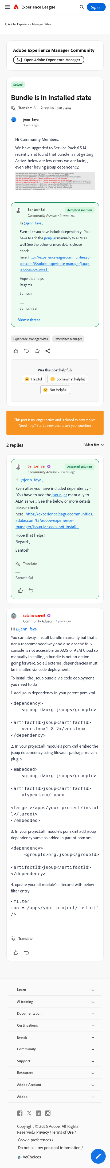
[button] (28, 108)
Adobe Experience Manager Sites (29, 24)
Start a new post (49, 425)
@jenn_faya (33, 223)
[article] (55, 529)
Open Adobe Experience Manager (52, 59)
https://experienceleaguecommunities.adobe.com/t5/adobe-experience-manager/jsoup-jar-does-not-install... (55, 263)
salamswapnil (34, 615)
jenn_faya (31, 119)
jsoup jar (50, 238)
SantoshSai (36, 209)
